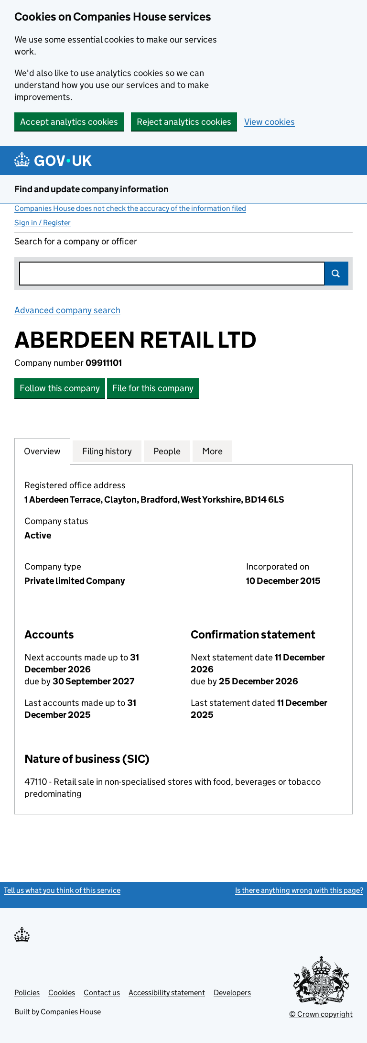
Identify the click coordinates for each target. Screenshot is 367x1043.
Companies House (71, 1011)
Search (336, 273)
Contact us (102, 992)
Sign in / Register (42, 222)
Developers (232, 992)
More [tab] (212, 451)
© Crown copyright (321, 1014)
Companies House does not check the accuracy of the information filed (130, 208)
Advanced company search (67, 310)
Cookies (61, 992)
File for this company (153, 388)
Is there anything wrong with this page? (299, 890)
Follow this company (60, 388)
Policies (27, 992)
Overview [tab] (42, 451)
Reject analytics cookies (184, 121)
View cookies (269, 121)
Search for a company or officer (75, 241)
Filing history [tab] (107, 451)
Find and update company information (91, 189)
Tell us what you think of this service (62, 890)
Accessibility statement (167, 992)
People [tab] (167, 451)
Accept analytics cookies (69, 121)
